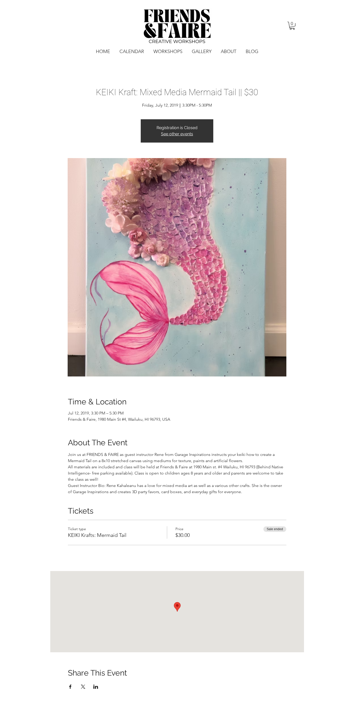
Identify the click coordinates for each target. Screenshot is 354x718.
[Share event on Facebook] (70, 687)
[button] (292, 26)
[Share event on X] (83, 687)
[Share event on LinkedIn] (95, 687)
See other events (177, 133)
